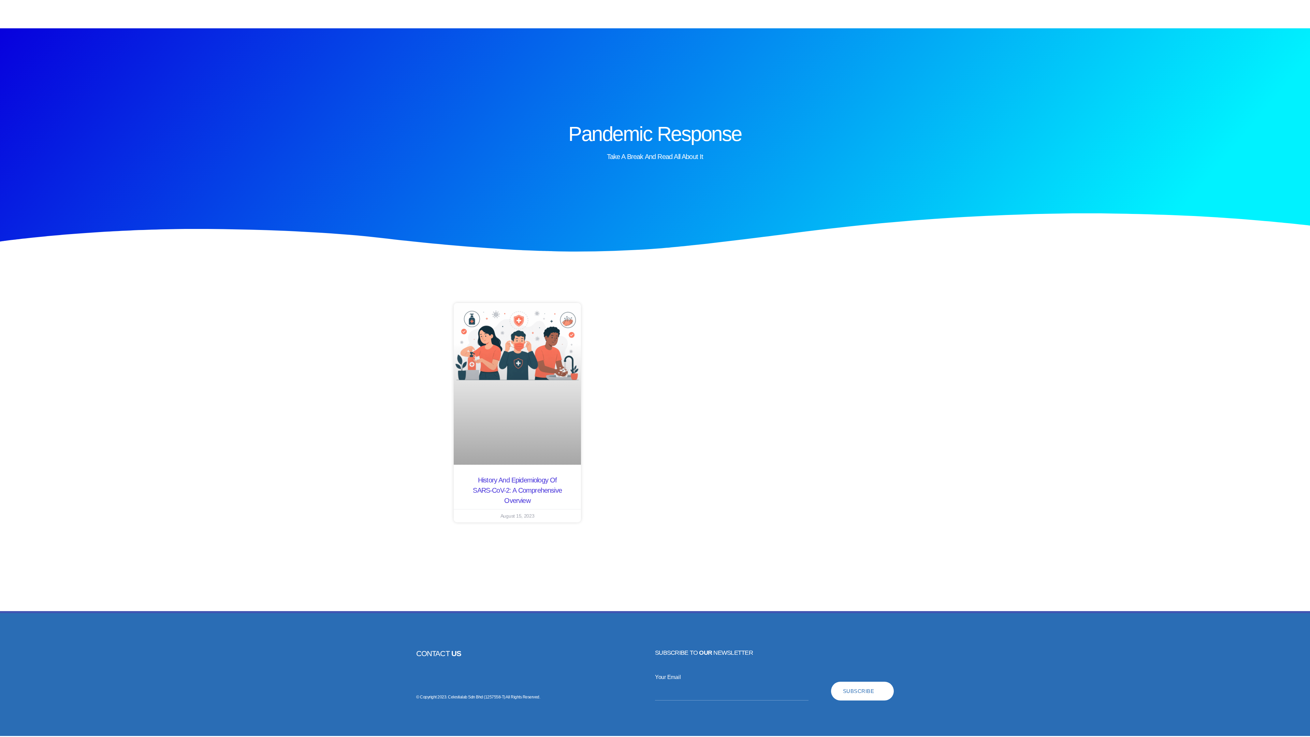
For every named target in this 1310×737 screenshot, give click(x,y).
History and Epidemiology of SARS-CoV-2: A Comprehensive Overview (517, 490)
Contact (438, 653)
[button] (13, 14)
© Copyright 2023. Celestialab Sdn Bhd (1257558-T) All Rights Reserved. (478, 697)
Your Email (668, 677)
